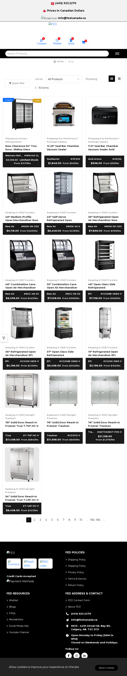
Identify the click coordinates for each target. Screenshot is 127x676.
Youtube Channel (19, 632)
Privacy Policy (76, 572)
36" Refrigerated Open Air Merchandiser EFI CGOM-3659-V (20, 353)
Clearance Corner (15, 138)
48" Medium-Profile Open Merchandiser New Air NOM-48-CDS (21, 218)
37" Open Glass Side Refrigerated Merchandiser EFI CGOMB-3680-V (60, 353)
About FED (74, 606)
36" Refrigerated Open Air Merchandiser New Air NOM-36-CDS (103, 218)
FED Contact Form (79, 600)
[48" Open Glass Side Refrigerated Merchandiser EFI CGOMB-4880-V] (105, 257)
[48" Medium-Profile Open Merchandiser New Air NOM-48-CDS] (22, 189)
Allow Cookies (106, 667)
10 (81, 519)
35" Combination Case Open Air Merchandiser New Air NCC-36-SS (62, 286)
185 (98, 519)
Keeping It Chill (14, 212)
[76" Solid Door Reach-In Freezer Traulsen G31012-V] (63, 392)
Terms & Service (77, 578)
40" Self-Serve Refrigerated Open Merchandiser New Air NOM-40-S (61, 218)
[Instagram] (76, 656)
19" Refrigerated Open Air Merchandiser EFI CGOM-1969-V (103, 353)
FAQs (12, 613)
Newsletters (16, 619)
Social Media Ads (18, 625)
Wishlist (57, 43)
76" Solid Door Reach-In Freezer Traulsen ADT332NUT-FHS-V (104, 424)
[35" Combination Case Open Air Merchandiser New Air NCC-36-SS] (63, 257)
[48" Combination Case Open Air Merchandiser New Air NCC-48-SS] (22, 257)
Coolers (30, 212)
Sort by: (39, 79)
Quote (71, 43)
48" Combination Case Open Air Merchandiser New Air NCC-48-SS (20, 286)
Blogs (12, 606)
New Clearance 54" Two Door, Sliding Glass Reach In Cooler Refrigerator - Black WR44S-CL (21, 147)
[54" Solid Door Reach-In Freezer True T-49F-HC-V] (22, 466)
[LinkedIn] (84, 656)
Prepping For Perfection (62, 138)
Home (60, 61)
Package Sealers (57, 141)
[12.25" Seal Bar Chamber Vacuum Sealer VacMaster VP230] (63, 115)
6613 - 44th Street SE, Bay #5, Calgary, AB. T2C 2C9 (90, 627)
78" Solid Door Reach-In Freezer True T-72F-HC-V (22, 424)
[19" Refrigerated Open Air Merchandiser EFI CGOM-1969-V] (105, 324)
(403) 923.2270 (65, 3)
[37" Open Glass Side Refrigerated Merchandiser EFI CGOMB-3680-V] (63, 324)
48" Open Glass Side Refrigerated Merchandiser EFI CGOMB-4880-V (101, 286)
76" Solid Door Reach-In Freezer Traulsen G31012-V (63, 424)
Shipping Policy (77, 559)
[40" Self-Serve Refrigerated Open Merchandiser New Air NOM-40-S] (63, 189)
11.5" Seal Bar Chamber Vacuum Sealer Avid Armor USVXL (103, 147)
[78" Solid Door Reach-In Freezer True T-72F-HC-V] (22, 392)
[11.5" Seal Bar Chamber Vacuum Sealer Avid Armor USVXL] (105, 115)
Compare (41, 43)
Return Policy (76, 585)
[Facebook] (68, 656)
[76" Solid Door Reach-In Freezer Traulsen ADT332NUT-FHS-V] (105, 392)
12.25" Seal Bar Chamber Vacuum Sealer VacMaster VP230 (63, 147)
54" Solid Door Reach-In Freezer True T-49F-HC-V (22, 498)
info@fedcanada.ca (72, 18)
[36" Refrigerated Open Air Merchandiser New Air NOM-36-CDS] (105, 189)
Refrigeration (13, 141)
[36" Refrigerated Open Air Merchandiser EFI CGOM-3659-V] (22, 324)
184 (92, 519)
